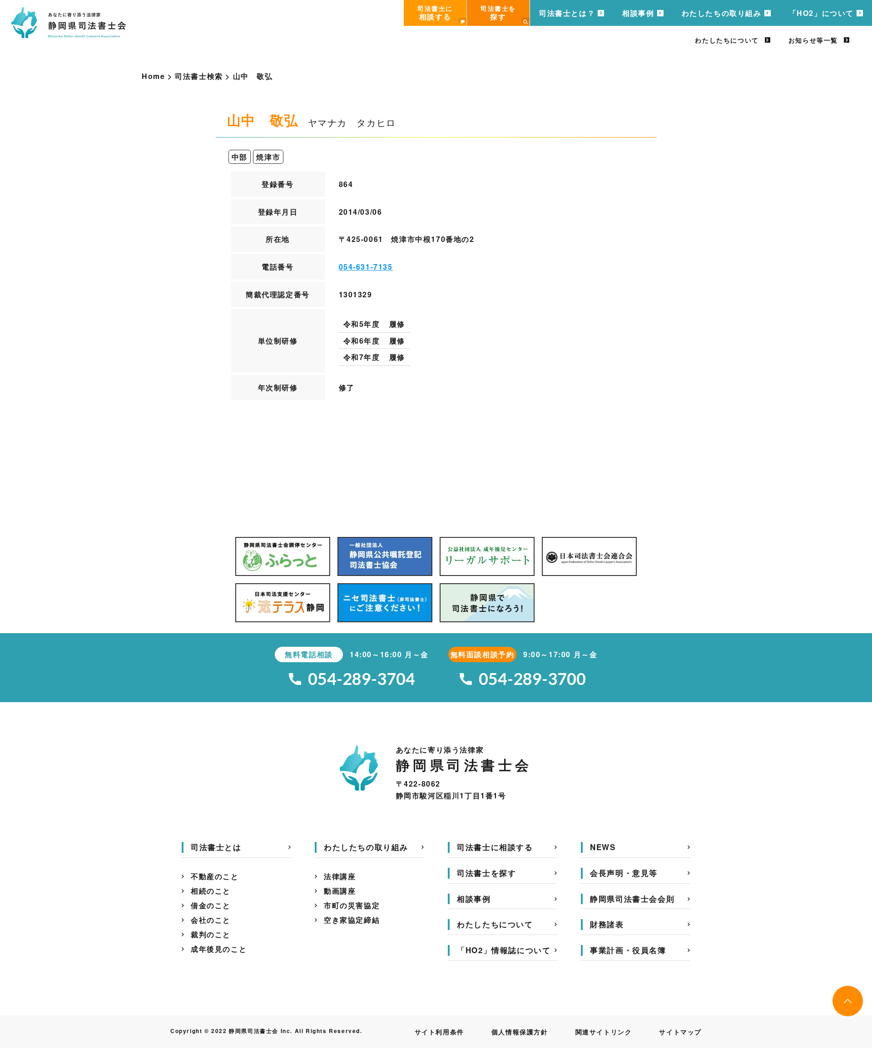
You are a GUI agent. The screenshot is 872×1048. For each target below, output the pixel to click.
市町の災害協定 (352, 905)
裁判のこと (211, 934)
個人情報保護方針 (519, 1031)
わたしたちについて (726, 39)
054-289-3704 (361, 679)
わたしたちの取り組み (722, 13)
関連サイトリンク (603, 1031)
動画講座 (340, 891)
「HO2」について (821, 13)
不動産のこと (215, 876)
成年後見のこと (219, 949)
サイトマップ (680, 1031)
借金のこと (211, 905)
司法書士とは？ (567, 13)
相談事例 (638, 13)
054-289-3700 (532, 679)
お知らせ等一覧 (813, 39)
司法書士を (498, 13)
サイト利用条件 (439, 1031)
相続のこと (211, 891)
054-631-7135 (366, 266)
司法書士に (435, 13)
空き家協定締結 (352, 920)
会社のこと (211, 920)
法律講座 (340, 876)
